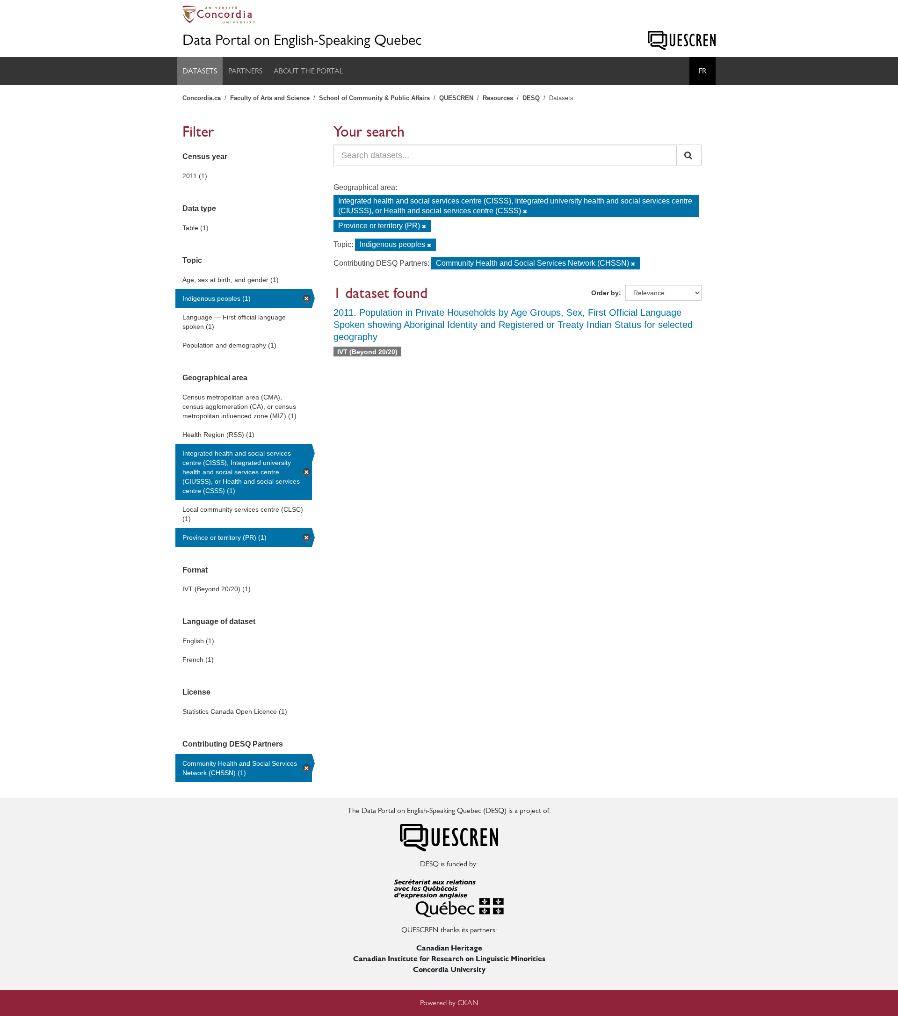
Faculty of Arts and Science (270, 98)
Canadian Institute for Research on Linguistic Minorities (449, 958)
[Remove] (525, 211)
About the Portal (308, 70)
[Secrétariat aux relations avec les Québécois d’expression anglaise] (449, 896)
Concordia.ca (201, 98)
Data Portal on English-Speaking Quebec (302, 40)
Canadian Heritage (449, 947)
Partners (245, 70)
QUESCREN (456, 98)
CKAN (467, 1002)
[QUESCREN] (682, 40)
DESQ (531, 98)
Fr (702, 70)
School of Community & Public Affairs (374, 98)
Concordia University (449, 969)
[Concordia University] (449, 14)
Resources (498, 98)
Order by (605, 293)
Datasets (199, 70)
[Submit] (689, 155)
